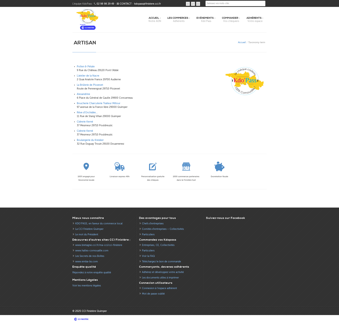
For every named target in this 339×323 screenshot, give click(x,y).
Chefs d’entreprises (152, 223)
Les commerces (177, 18)
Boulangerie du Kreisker (90, 140)
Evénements (205, 18)
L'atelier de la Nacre (88, 75)
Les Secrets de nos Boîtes (89, 256)
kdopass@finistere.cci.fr (147, 3)
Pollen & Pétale (86, 66)
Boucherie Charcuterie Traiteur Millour (98, 103)
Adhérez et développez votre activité (163, 272)
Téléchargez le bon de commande (161, 261)
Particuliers (148, 234)
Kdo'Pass (87, 19)
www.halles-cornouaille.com (91, 250)
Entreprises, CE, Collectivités (158, 245)
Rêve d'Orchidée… (87, 112)
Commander (230, 18)
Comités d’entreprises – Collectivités (163, 229)
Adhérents (253, 18)
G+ (193, 4)
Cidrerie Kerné (85, 121)
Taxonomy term (256, 42)
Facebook (188, 4)
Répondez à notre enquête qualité (91, 272)
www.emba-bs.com (86, 261)
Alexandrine (83, 94)
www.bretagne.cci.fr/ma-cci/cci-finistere (98, 245)
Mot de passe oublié (153, 293)
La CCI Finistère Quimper (89, 229)
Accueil (154, 18)
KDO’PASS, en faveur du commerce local (99, 223)
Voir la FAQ (148, 256)
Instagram (198, 4)
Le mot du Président (86, 234)
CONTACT (126, 3)
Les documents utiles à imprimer (160, 277)
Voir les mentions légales (86, 285)
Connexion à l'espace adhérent (159, 288)
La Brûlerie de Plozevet (90, 85)
